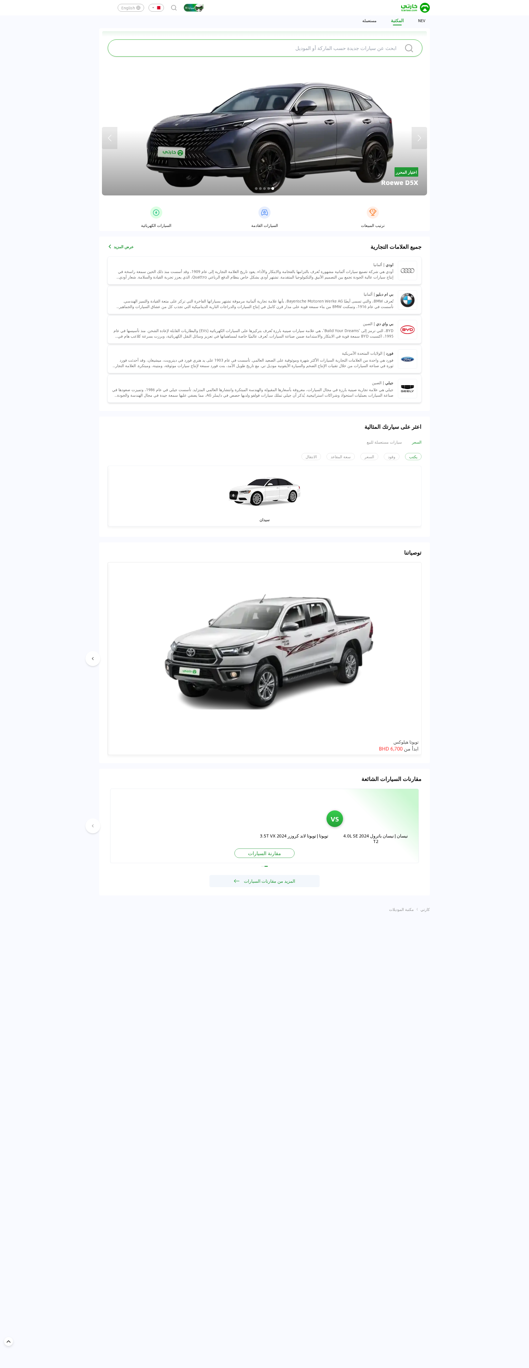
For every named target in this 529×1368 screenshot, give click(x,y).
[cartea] (415, 8)
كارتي (425, 909)
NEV (421, 20)
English (128, 8)
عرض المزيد (124, 246)
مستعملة (369, 20)
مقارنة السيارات (264, 853)
